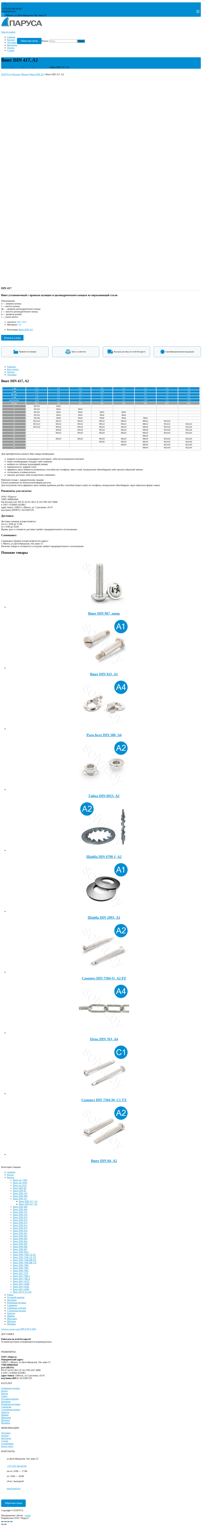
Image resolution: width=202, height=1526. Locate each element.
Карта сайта (7, 1446)
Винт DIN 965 (20, 1244)
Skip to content (8, 32)
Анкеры (11, 1172)
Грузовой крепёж (9, 1399)
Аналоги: (12, 322)
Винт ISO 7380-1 (21, 1276)
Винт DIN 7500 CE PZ (24, 1254)
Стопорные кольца (16, 1310)
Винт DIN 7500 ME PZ (24, 1260)
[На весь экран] (5, 1521)
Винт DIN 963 (20, 1238)
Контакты (12, 45)
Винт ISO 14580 (21, 1284)
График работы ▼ (16, 3)
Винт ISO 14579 (21, 1281)
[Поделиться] (8, 1521)
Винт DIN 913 (20, 1222)
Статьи (10, 50)
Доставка (11, 42)
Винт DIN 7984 (21, 1265)
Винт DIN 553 (20, 1214)
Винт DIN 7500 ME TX (25, 1262)
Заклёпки (6, 1401)
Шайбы (11, 1316)
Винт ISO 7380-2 (21, 1278)
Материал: (12, 324)
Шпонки (11, 1321)
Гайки (10, 1294)
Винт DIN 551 (20, 1212)
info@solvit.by (9, 11)
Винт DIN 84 (19, 1188)
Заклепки (12, 1300)
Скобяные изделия (16, 1308)
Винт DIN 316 (20, 1193)
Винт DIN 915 (20, 1228)
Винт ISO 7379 (20, 1273)
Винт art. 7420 (20, 1180)
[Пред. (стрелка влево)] (2, 1524)
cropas (28, 1515)
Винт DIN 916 (20, 1230)
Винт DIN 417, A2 (28, 1201)
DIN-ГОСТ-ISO (18, 1329)
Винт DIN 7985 (21, 1268)
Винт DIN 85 (19, 1190)
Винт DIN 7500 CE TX (24, 1257)
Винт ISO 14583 (21, 1289)
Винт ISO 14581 (21, 1286)
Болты (10, 1174)
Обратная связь (29, 41)
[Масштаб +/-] (2, 1521)
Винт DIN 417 (26, 329)
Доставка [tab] (11, 374)
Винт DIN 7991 (21, 1270)
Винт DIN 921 (20, 1233)
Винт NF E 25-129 (22, 1292)
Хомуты (11, 1313)
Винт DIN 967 (20, 1249)
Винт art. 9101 (20, 1182)
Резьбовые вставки (16, 1302)
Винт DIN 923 (20, 1236)
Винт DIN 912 (20, 1220)
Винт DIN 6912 (21, 1252)
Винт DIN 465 (20, 1209)
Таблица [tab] (11, 366)
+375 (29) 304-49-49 (11, 8)
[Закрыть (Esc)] (11, 1521)
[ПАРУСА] (22, 26)
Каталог (11, 39)
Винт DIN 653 (20, 1217)
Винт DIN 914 (20, 1225)
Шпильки (12, 1318)
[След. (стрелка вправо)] (5, 1524)
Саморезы (12, 1305)
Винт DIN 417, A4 (28, 1204)
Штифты (11, 1324)
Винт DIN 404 (20, 1196)
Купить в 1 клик (12, 337)
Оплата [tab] (10, 372)
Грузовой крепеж (15, 1297)
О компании (7, 1443)
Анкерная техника (10, 1388)
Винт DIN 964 (20, 1241)
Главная (11, 37)
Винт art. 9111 (20, 1185)
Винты (10, 1177)
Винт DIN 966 (20, 1246)
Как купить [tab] (13, 369)
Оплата (10, 47)
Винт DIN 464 (20, 1206)
